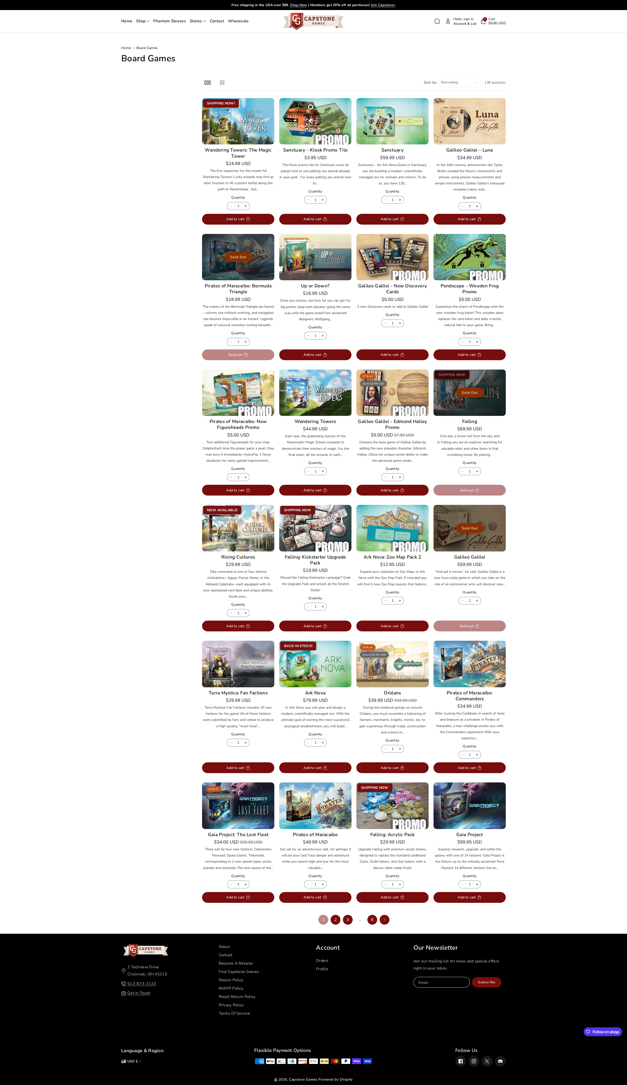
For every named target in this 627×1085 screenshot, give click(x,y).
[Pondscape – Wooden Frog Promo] (470, 257)
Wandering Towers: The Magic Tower (238, 153)
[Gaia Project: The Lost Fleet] (238, 805)
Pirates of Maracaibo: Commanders (470, 696)
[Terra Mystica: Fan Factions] (238, 664)
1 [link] (323, 919)
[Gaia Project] (470, 805)
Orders (322, 960)
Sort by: (431, 82)
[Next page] (384, 920)
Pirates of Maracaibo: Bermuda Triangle (238, 289)
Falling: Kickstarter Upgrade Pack (315, 560)
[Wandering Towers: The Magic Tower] (238, 121)
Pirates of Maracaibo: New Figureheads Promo (238, 425)
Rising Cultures (238, 557)
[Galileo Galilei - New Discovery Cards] (392, 257)
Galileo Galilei (469, 557)
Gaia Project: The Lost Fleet (238, 835)
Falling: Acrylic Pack (392, 835)
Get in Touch (139, 993)
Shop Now (298, 5)
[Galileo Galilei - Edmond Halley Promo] (392, 393)
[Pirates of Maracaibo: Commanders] (470, 664)
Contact (226, 955)
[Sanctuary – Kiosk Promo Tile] (315, 121)
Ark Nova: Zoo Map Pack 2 (392, 557)
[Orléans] (392, 664)
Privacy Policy (231, 1005)
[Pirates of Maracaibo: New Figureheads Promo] (238, 393)
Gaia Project (469, 835)
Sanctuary (392, 150)
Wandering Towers (315, 421)
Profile (322, 969)
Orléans (392, 693)
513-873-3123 (141, 983)
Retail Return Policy (237, 996)
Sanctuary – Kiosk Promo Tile (315, 150)
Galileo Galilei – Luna (469, 150)
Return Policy (231, 980)
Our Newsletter (435, 948)
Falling (469, 421)
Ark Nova (315, 693)
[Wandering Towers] (315, 393)
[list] (222, 82)
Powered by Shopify (335, 1079)
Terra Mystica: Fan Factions (238, 693)
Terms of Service (234, 1013)
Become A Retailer (236, 963)
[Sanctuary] (392, 121)
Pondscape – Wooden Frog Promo (470, 289)
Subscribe (486, 982)
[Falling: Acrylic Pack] (392, 805)
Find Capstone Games (239, 971)
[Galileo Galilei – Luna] (470, 121)
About (224, 946)
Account (328, 948)
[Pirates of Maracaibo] (315, 805)
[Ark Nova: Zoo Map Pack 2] (392, 528)
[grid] (207, 82)
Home (126, 48)
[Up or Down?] (315, 257)
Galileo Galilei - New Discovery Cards (392, 289)
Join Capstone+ (383, 5)
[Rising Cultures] (238, 528)
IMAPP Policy (231, 988)
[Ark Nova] (315, 664)
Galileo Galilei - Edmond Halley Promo (392, 425)
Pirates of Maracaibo (315, 835)
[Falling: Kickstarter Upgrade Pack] (315, 528)
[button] (142, 21)
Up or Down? (315, 286)
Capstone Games (303, 1079)
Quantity (238, 197)
